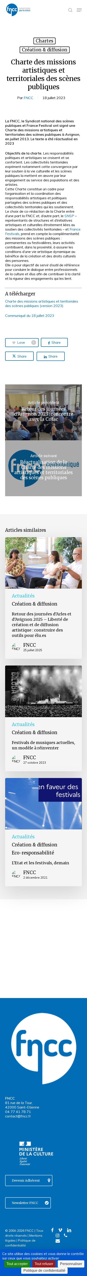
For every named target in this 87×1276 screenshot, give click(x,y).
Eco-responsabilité (33, 853)
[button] (79, 10)
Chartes (44, 41)
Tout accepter (17, 1264)
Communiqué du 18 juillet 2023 (29, 315)
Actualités (23, 596)
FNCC (28, 97)
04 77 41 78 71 (18, 1111)
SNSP (69, 216)
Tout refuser (44, 1264)
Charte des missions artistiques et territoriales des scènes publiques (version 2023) (41, 303)
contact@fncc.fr (18, 1116)
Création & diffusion (44, 50)
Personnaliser (71, 1264)
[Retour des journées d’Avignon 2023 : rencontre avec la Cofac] (43, 412)
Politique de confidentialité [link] (44, 1270)
